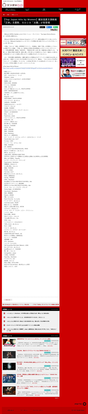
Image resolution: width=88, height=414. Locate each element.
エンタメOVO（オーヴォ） (13, 5)
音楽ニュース (15, 14)
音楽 (44, 10)
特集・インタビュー (10, 10)
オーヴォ (77, 10)
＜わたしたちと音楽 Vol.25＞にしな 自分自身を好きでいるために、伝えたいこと (26, 317)
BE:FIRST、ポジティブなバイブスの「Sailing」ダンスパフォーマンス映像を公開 (38, 304)
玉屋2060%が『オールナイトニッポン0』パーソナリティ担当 (33, 339)
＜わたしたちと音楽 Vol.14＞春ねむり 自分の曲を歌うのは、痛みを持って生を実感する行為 (28, 321)
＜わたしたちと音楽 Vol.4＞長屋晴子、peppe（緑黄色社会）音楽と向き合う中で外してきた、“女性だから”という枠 (32, 330)
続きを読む (50, 345)
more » (56, 398)
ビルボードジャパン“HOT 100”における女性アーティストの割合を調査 (23, 325)
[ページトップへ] (80, 405)
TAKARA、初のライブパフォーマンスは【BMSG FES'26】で (33, 350)
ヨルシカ (8, 299)
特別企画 (61, 10)
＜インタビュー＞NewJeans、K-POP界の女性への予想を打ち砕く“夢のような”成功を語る (28, 313)
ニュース (27, 10)
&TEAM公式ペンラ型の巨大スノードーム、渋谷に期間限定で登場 (19, 304)
